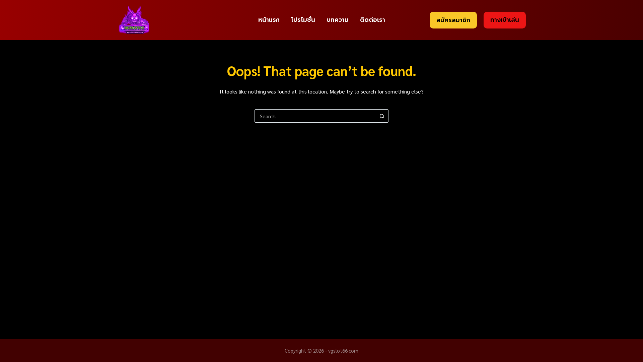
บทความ (338, 19)
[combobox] (315, 116)
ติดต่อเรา (372, 19)
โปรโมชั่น (303, 19)
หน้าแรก (269, 19)
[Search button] (381, 116)
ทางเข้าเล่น (504, 19)
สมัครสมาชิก (453, 20)
